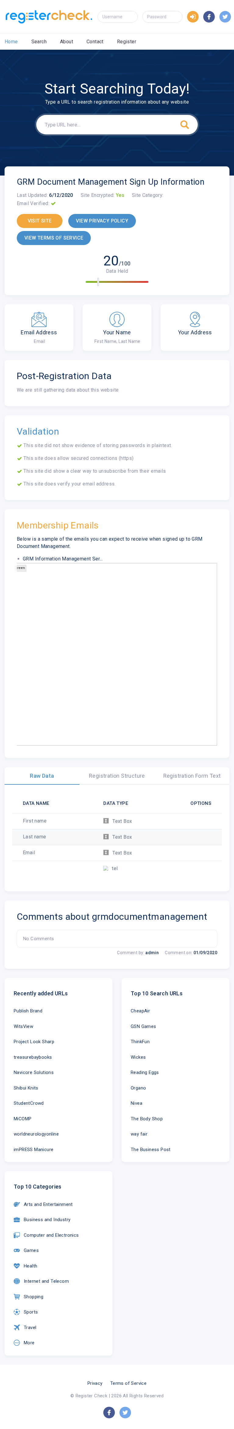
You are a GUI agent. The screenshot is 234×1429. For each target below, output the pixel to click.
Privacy (95, 1383)
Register (126, 41)
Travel (30, 1327)
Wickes (138, 1057)
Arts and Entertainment (48, 1204)
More (29, 1342)
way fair (139, 1134)
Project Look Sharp (34, 1041)
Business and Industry (47, 1219)
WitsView (23, 1026)
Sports (31, 1312)
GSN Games (143, 1026)
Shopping (33, 1296)
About (66, 41)
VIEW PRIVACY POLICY (102, 221)
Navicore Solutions (34, 1072)
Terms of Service (128, 1383)
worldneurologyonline (36, 1134)
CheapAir (140, 1011)
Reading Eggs (145, 1072)
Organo (138, 1088)
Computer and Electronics (51, 1235)
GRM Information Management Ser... (63, 559)
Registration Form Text (192, 776)
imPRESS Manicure (33, 1149)
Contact (95, 41)
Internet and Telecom (46, 1281)
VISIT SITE (40, 221)
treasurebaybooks (33, 1057)
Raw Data (42, 776)
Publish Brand (28, 1011)
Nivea (136, 1103)
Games (31, 1250)
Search (39, 41)
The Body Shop (147, 1119)
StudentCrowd (29, 1103)
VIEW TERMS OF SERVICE (53, 238)
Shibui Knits (26, 1088)
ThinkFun (140, 1041)
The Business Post (151, 1149)
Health (30, 1266)
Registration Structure (117, 776)
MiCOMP (22, 1119)
